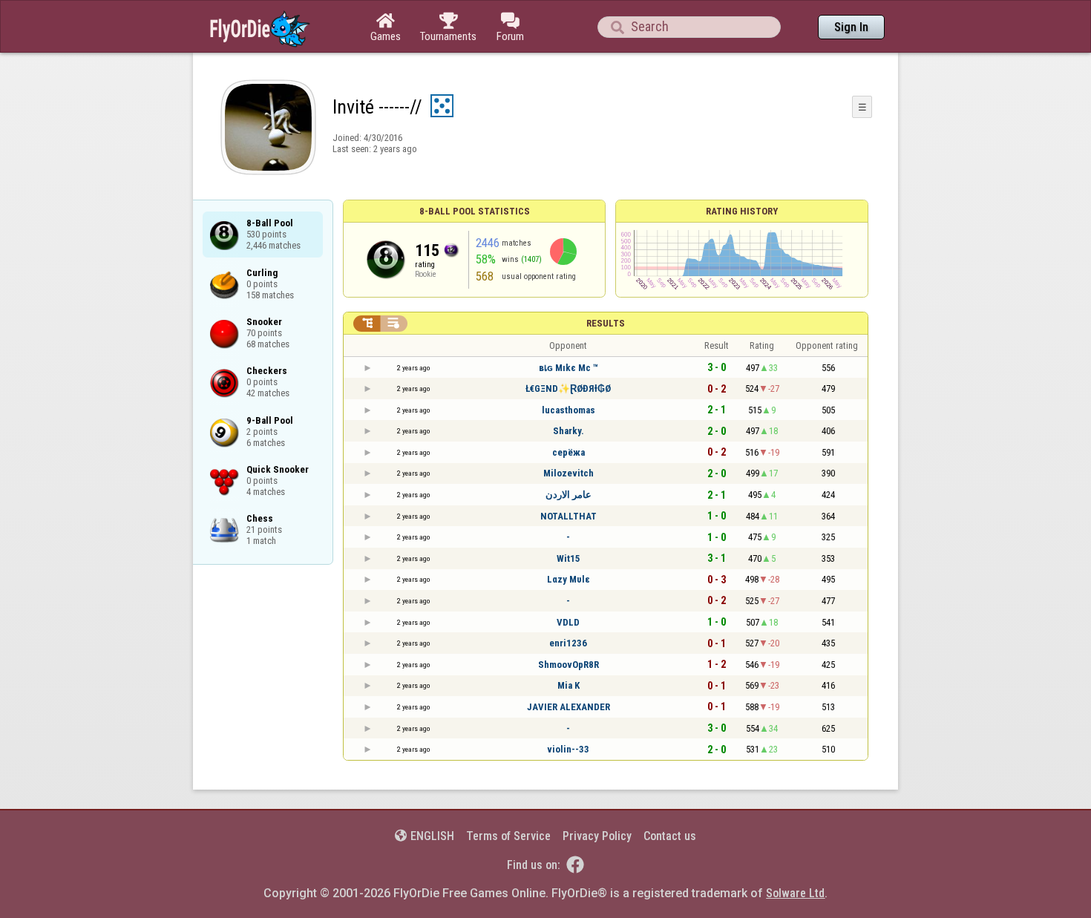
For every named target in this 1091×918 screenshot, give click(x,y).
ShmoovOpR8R (568, 664)
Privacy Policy (597, 836)
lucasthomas (568, 410)
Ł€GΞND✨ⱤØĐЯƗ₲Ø (568, 388)
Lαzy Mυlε (568, 579)
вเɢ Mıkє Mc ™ (568, 367)
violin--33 (568, 749)
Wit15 (568, 558)
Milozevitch (568, 473)
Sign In (851, 27)
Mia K (568, 685)
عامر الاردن (569, 494)
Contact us (669, 836)
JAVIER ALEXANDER (568, 706)
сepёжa (568, 452)
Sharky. (568, 430)
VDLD (568, 622)
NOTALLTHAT (568, 516)
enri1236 (568, 643)
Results (605, 323)
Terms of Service (508, 836)
